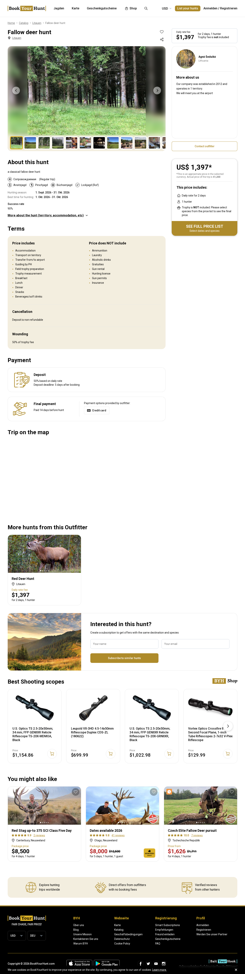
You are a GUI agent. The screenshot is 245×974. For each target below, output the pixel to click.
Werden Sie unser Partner (211, 934)
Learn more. (159, 969)
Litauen (16, 37)
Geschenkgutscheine (167, 938)
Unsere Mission (82, 934)
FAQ (157, 943)
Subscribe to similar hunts (124, 658)
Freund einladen (165, 934)
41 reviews (118, 835)
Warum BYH (80, 943)
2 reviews (39, 835)
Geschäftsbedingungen (128, 934)
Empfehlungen (164, 929)
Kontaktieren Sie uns (85, 938)
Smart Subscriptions (167, 925)
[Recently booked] (170, 792)
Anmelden (210, 8)
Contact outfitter (205, 146)
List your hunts (187, 8)
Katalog (118, 929)
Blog (76, 929)
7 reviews (197, 835)
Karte (117, 925)
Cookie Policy (122, 943)
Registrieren (228, 8)
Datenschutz (122, 938)
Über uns (78, 925)
